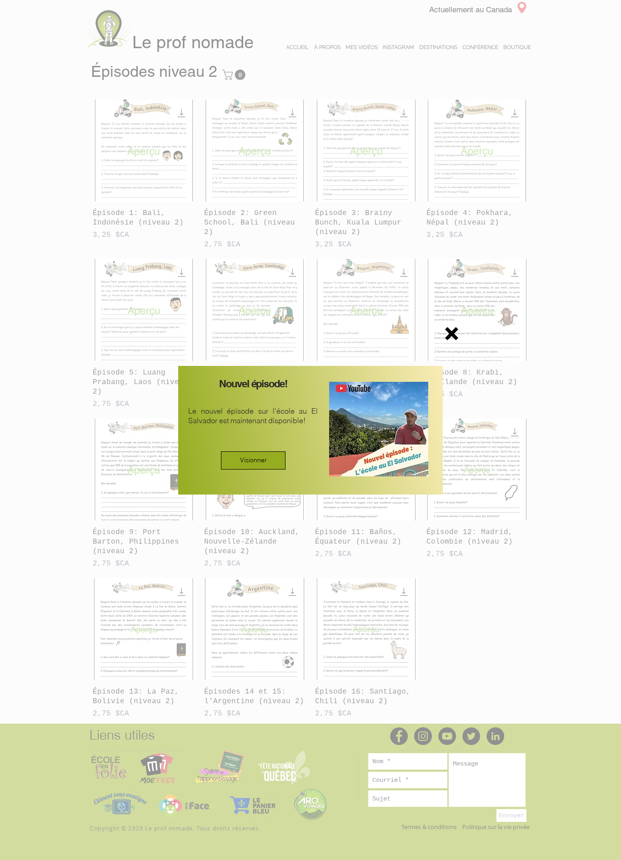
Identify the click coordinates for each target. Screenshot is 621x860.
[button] (451, 333)
